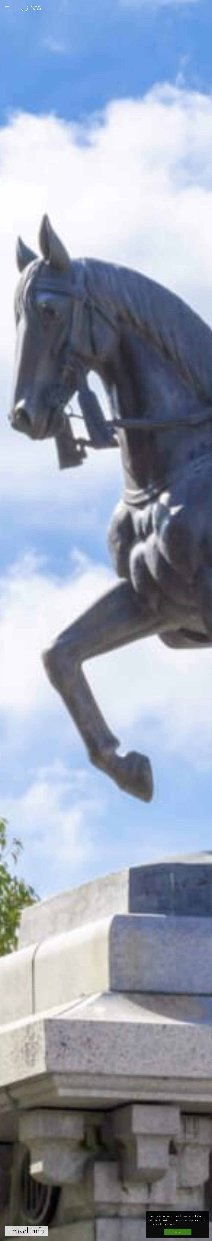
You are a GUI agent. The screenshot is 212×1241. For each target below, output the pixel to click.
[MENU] (8, 6)
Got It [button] (178, 1231)
